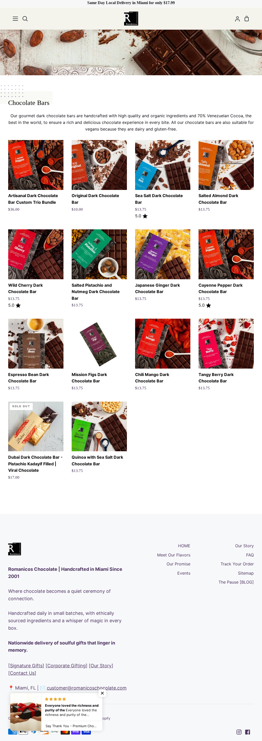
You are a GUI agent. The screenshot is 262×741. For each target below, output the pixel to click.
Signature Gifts (26, 665)
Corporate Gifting (66, 665)
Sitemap (246, 573)
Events (183, 573)
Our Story (101, 665)
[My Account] (235, 18)
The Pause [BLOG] (236, 582)
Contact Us (22, 673)
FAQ (250, 554)
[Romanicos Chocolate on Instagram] (239, 732)
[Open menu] (15, 19)
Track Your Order (237, 563)
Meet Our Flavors (173, 554)
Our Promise (178, 563)
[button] (102, 693)
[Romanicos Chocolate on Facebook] (247, 732)
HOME (184, 545)
